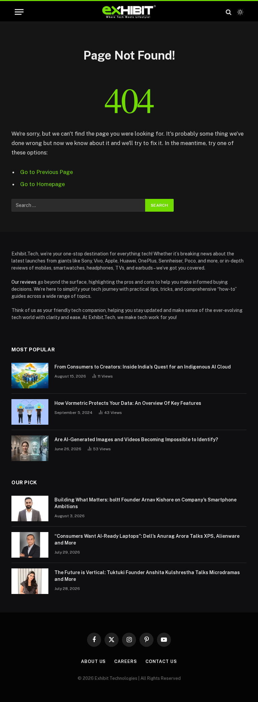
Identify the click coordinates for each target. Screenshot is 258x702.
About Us (93, 661)
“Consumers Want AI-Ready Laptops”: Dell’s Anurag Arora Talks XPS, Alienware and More (147, 539)
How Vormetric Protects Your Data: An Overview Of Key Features (127, 403)
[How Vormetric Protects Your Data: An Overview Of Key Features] (29, 412)
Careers (125, 661)
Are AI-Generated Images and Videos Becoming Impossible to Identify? (136, 439)
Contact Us (161, 661)
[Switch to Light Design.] (239, 12)
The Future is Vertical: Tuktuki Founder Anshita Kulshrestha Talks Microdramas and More (147, 576)
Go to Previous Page (46, 172)
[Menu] (19, 12)
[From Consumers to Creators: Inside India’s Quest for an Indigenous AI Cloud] (29, 375)
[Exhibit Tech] (129, 12)
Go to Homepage (42, 184)
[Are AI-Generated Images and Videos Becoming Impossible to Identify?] (29, 448)
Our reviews (24, 282)
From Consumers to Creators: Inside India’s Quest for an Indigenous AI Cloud (142, 367)
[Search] (228, 12)
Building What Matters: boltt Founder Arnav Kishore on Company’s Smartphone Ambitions (145, 503)
